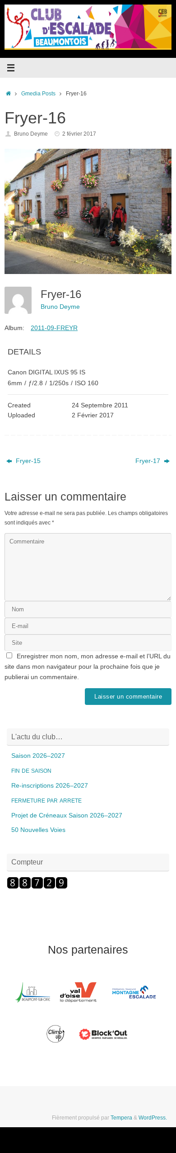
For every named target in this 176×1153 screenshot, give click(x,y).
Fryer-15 (27, 461)
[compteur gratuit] (37, 887)
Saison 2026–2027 (38, 755)
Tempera (121, 1118)
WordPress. (153, 1118)
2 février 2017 (79, 134)
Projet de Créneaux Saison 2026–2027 (66, 815)
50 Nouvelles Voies (38, 830)
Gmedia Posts (38, 93)
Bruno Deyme (31, 134)
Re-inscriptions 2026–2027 (49, 785)
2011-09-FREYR (54, 327)
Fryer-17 (148, 461)
